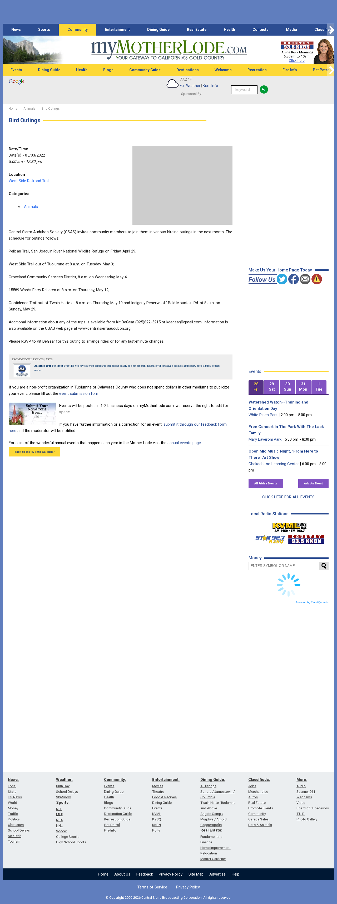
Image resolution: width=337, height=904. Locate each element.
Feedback (144, 874)
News (16, 29)
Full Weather (190, 86)
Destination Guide (118, 814)
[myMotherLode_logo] (169, 50)
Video (300, 803)
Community (77, 29)
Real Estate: (211, 830)
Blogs (108, 70)
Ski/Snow (63, 797)
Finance (206, 842)
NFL (59, 809)
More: (301, 779)
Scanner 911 (305, 792)
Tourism (14, 841)
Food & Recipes (164, 797)
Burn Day (63, 786)
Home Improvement (215, 848)
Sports (44, 29)
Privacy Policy (170, 874)
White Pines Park (263, 414)
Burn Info (210, 86)
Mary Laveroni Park (265, 439)
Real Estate (196, 29)
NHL (59, 826)
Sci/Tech (14, 836)
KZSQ (156, 819)
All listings (208, 786)
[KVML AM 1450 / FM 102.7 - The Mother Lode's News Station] (289, 526)
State (12, 792)
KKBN (156, 825)
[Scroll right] (330, 30)
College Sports (67, 837)
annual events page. (184, 442)
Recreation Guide (117, 819)
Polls (156, 830)
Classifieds (324, 29)
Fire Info (290, 70)
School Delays (19, 830)
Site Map (196, 874)
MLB (59, 814)
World (12, 803)
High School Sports (71, 842)
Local (12, 786)
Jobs (252, 786)
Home (103, 874)
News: (13, 779)
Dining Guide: (212, 779)
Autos (253, 797)
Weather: (64, 779)
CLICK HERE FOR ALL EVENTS (288, 497)
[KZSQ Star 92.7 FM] (268, 538)
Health (229, 29)
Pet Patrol (112, 825)
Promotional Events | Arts (32, 359)
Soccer (61, 831)
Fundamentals (211, 837)
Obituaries (16, 825)
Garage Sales (258, 819)
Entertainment (117, 29)
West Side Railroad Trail (29, 180)
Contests (260, 29)
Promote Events (260, 808)
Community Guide (145, 70)
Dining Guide (158, 29)
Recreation (257, 70)
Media (291, 29)
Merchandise (258, 792)
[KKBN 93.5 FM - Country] (306, 538)
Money (13, 808)
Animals (31, 206)
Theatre (158, 792)
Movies (157, 786)
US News (15, 797)
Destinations (187, 70)
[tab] (256, 387)
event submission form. (79, 393)
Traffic (13, 814)
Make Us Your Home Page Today (280, 270)
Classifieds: (259, 779)
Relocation (208, 853)
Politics (14, 819)
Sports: (63, 802)
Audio (301, 786)
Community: (115, 779)
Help (235, 874)
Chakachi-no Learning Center (274, 463)
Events (16, 70)
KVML (156, 814)
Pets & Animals (260, 825)
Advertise (217, 874)
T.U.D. (300, 814)
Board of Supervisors (312, 808)
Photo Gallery (306, 819)
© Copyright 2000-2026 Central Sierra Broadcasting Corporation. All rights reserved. (168, 898)
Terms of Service (152, 887)
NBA (59, 820)
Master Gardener (213, 859)
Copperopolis (211, 825)
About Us (122, 874)
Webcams (223, 70)
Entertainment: (166, 779)
